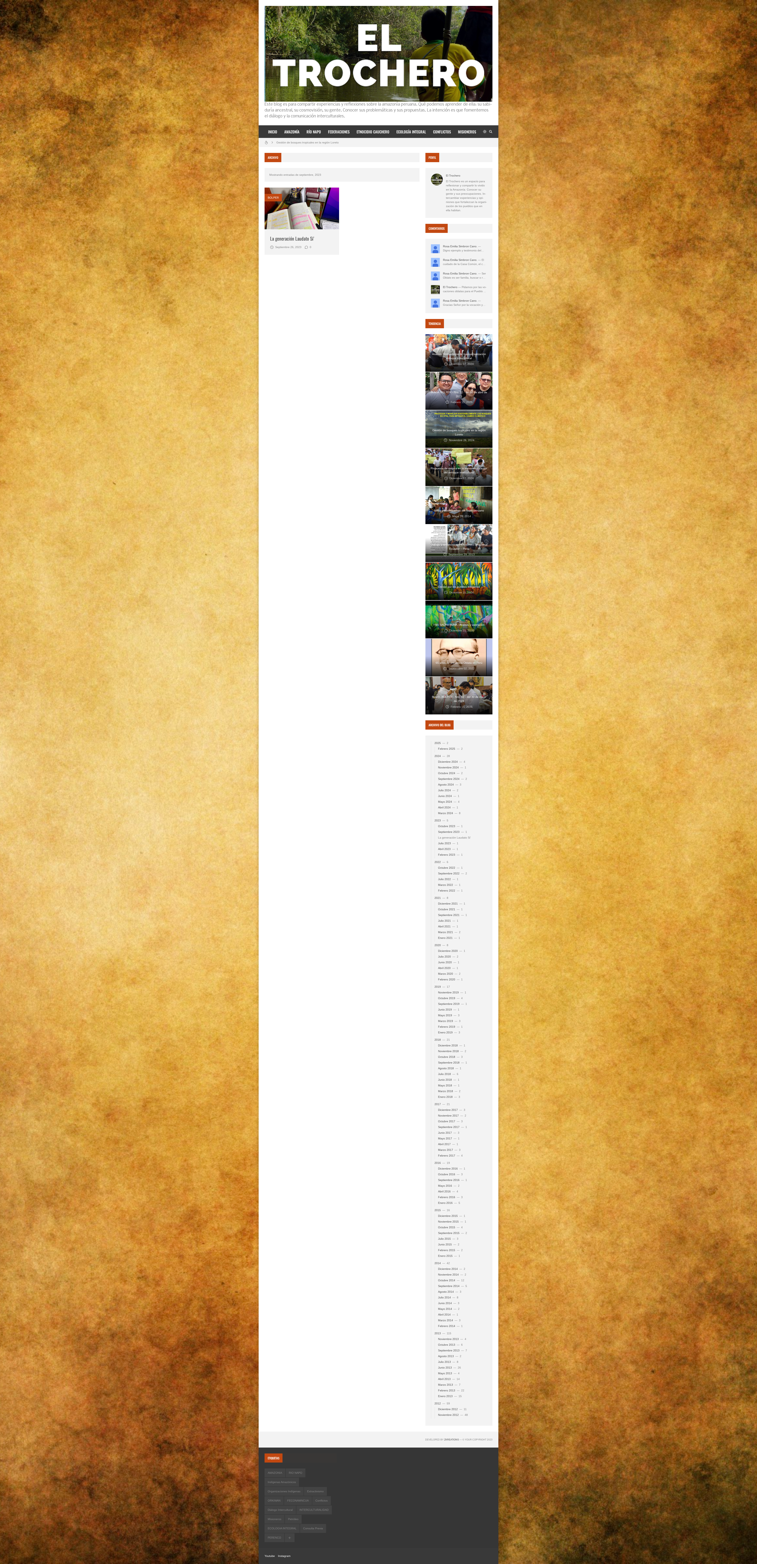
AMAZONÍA (291, 131)
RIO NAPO (295, 1472)
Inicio (272, 131)
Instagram (284, 1555)
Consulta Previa (313, 1528)
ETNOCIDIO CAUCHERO (373, 131)
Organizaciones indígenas (284, 1491)
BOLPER (273, 197)
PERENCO (274, 1537)
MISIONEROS (467, 131)
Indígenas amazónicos (282, 1482)
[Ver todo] (290, 1537)
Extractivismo (315, 1491)
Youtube (270, 1555)
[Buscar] (490, 131)
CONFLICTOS (442, 131)
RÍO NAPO (314, 131)
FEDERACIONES (339, 131)
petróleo (293, 1519)
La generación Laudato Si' (292, 238)
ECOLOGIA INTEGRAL (282, 1528)
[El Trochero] (437, 179)
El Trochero (453, 175)
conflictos (321, 1500)
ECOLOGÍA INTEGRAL (411, 131)
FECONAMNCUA (298, 1500)
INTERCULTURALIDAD (314, 1509)
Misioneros (274, 1519)
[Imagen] (302, 209)
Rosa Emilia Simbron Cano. (460, 246)
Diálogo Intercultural (280, 1509)
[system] (485, 131)
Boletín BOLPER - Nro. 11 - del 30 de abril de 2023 (308, 143)
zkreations (451, 1439)
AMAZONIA (275, 1472)
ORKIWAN (274, 1500)
